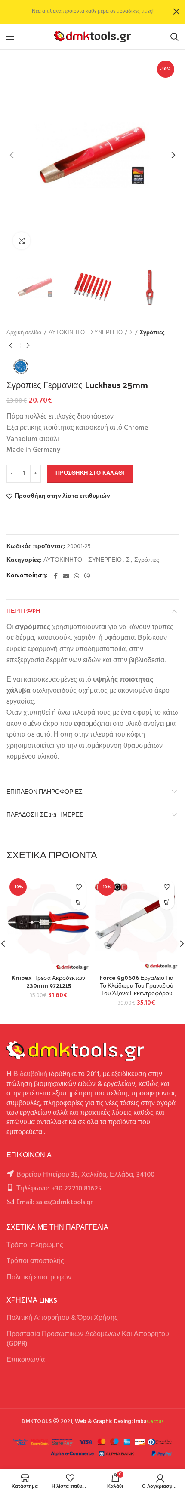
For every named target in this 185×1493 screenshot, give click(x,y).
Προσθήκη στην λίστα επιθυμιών (62, 496)
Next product (28, 345)
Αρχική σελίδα (24, 333)
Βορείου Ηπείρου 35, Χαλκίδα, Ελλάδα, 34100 (85, 1175)
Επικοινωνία (25, 1360)
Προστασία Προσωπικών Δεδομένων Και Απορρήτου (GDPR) (87, 1339)
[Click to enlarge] (21, 240)
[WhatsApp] (76, 575)
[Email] (65, 575)
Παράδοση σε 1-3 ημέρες (44, 814)
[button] (78, 902)
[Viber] (87, 575)
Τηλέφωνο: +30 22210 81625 (59, 1188)
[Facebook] (55, 575)
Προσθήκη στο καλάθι (90, 473)
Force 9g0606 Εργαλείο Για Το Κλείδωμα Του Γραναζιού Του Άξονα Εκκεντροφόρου (136, 985)
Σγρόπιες (152, 333)
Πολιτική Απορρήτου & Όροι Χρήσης (62, 1318)
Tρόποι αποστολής (35, 1261)
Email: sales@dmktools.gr (54, 1202)
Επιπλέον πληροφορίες (44, 791)
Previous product (10, 345)
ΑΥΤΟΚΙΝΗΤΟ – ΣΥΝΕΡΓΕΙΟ (86, 333)
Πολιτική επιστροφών (38, 1277)
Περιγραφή (23, 610)
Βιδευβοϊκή (30, 1074)
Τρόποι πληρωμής (34, 1245)
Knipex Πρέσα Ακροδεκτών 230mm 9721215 (48, 981)
